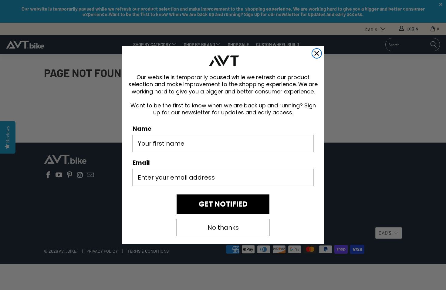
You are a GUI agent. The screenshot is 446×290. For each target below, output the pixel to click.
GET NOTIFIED (223, 204)
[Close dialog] (317, 53)
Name (142, 128)
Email (141, 162)
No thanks (223, 227)
